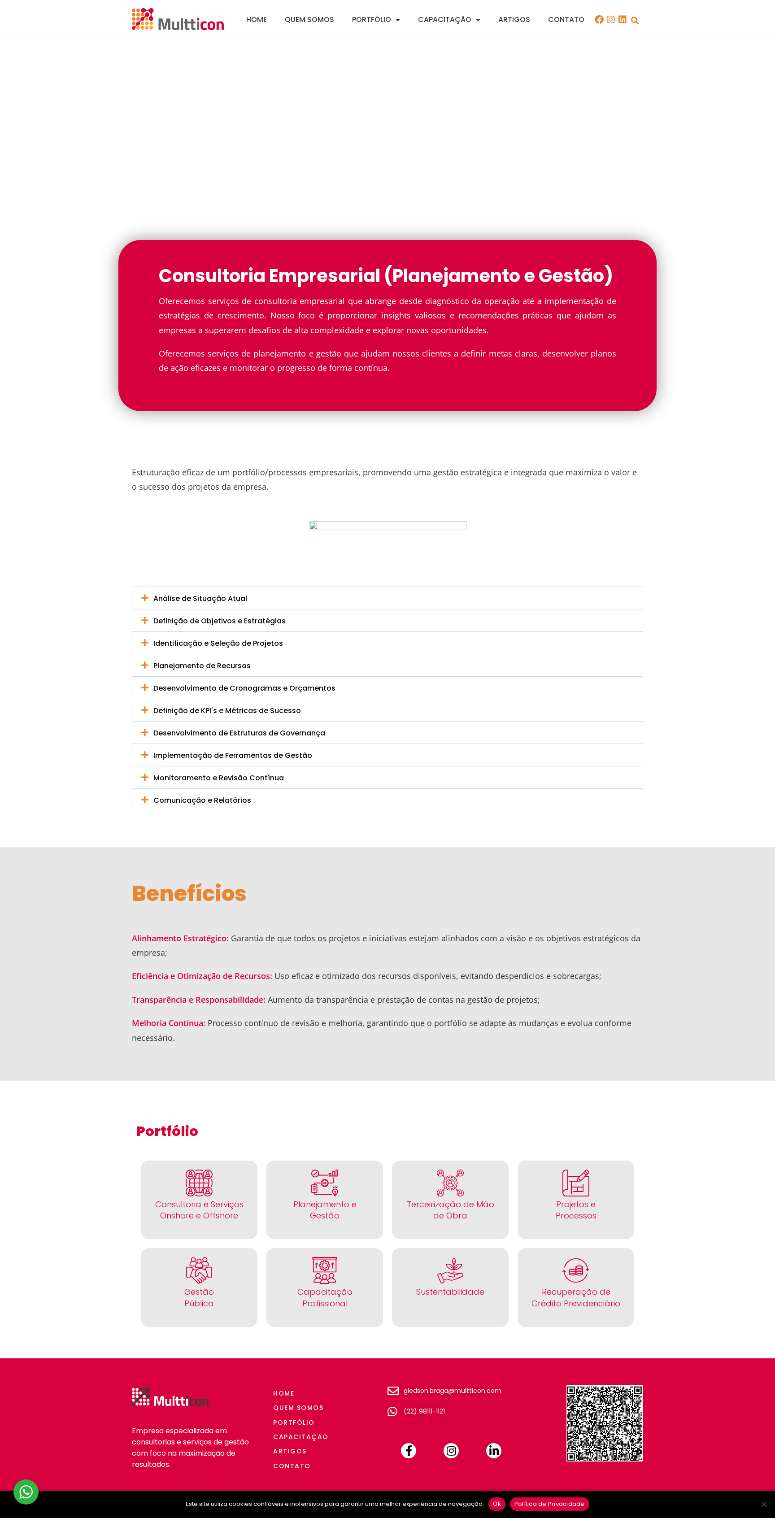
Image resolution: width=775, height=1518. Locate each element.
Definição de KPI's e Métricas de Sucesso (227, 710)
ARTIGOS (514, 19)
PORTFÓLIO (371, 19)
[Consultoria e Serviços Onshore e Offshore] (199, 1183)
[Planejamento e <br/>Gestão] (324, 1183)
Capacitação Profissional (325, 1297)
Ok (497, 1503)
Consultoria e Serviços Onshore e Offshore (199, 1210)
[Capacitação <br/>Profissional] (324, 1270)
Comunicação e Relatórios (202, 800)
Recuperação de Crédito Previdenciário (575, 1297)
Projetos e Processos (576, 1210)
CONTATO (566, 19)
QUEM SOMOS (309, 19)
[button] (635, 21)
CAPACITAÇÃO (444, 19)
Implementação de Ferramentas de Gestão (232, 755)
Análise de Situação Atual (200, 598)
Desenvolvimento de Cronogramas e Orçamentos (244, 688)
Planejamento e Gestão (325, 1210)
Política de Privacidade (549, 1504)
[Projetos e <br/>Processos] (575, 1183)
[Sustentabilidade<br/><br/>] (450, 1270)
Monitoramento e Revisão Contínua (218, 778)
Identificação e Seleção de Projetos (218, 643)
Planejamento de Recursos (202, 666)
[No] (763, 1504)
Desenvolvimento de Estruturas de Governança (239, 733)
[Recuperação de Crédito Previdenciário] (575, 1270)
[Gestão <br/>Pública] (199, 1270)
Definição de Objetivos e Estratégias (219, 621)
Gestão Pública (199, 1297)
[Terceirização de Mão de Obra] (450, 1183)
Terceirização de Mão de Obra (450, 1210)
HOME (256, 19)
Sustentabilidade (450, 1291)
